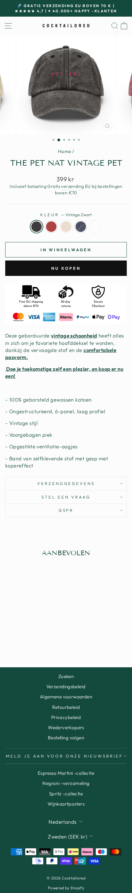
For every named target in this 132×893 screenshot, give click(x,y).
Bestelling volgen (66, 738)
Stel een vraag (66, 497)
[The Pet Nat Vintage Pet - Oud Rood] (21, 638)
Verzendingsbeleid (65, 686)
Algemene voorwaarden (66, 697)
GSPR (66, 510)
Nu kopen (65, 268)
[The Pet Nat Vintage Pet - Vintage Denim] (35, 638)
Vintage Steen (66, 226)
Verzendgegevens (66, 483)
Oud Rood (51, 226)
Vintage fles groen (95, 226)
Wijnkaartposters (66, 804)
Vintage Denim (81, 226)
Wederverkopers (66, 727)
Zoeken (66, 676)
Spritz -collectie (66, 794)
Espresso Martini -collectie (66, 773)
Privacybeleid (66, 717)
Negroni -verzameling (65, 783)
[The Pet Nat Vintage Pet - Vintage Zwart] (14, 638)
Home (64, 151)
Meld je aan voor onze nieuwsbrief (64, 756)
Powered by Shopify (66, 887)
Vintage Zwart (36, 226)
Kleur (66, 214)
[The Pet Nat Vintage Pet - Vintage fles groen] (42, 638)
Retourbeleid (66, 707)
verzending (72, 186)
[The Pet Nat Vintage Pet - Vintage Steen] (28, 638)
